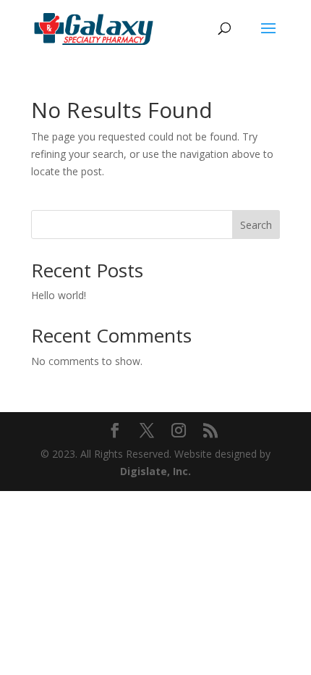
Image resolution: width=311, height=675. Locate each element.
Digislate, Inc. (155, 471)
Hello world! (58, 295)
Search (256, 225)
